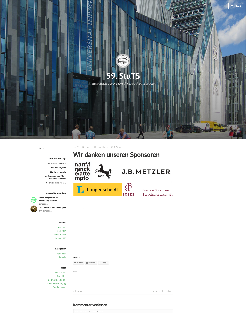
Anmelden (61, 276)
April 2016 (61, 231)
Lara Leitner (44, 207)
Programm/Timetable (57, 163)
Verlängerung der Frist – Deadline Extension (55, 177)
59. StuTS (123, 75)
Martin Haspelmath (47, 197)
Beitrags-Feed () (57, 279)
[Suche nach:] (51, 147)
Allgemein (61, 253)
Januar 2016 (60, 238)
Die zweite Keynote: (161, 291)
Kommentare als (56, 283)
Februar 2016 (60, 234)
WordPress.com (59, 287)
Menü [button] (237, 6)
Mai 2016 (62, 227)
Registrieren (60, 272)
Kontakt (62, 257)
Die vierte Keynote (58, 172)
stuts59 (76, 147)
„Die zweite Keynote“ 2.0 (55, 182)
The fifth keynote (58, 167)
